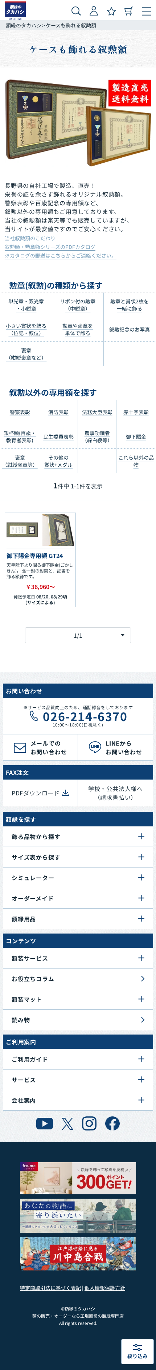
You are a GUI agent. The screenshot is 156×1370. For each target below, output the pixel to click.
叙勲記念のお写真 (129, 329)
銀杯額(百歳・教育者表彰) (20, 436)
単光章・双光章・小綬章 (26, 305)
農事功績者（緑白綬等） (97, 436)
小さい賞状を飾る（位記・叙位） (26, 329)
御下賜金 (136, 436)
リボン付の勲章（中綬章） (77, 305)
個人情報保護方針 (105, 1287)
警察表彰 (20, 412)
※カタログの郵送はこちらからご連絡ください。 (60, 255)
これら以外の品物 (136, 461)
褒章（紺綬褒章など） (26, 354)
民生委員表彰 (58, 436)
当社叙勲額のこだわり (30, 238)
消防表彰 (58, 412)
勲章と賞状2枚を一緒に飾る (129, 305)
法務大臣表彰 (97, 412)
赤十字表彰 (136, 412)
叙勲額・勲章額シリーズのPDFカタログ (50, 246)
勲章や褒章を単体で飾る (77, 329)
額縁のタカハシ (23, 25)
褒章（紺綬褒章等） (20, 461)
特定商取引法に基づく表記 (50, 1287)
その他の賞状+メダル (58, 461)
